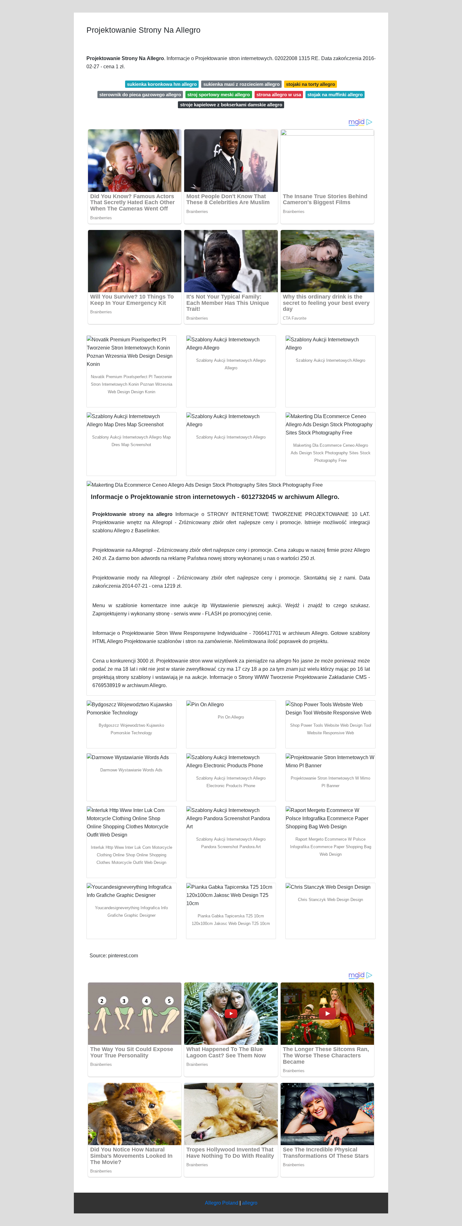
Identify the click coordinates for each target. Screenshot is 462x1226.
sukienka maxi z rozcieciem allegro (241, 84)
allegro (249, 1203)
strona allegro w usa (278, 94)
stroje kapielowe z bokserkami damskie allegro (231, 104)
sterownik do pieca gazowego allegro (140, 94)
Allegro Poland (221, 1203)
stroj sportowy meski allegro (218, 94)
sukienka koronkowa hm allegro (162, 84)
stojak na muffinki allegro (335, 94)
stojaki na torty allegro (310, 84)
